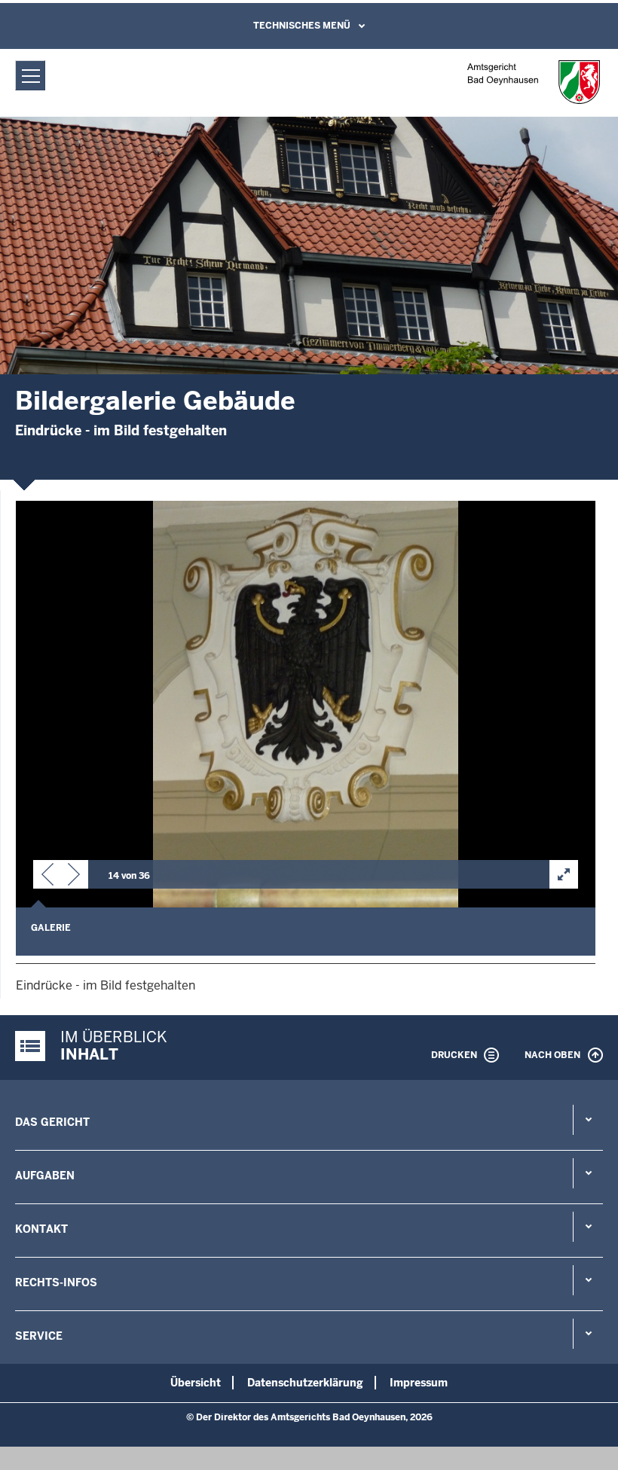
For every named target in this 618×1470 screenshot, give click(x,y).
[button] (47, 877)
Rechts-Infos (56, 1282)
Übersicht (195, 1382)
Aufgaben (45, 1175)
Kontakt (41, 1229)
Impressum (419, 1382)
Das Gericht (52, 1122)
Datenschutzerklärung (305, 1382)
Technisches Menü (301, 26)
